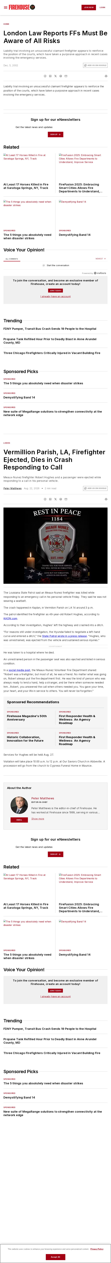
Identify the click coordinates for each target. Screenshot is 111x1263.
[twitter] (55, 76)
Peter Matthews (12, 488)
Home (6, 24)
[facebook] (45, 76)
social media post (19, 670)
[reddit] (60, 76)
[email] (65, 76)
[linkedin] (50, 76)
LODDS (6, 443)
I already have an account (55, 296)
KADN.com (10, 618)
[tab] (11, 258)
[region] (55, 266)
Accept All (55, 1257)
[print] (106, 76)
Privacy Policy (96, 1249)
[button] (5, 7)
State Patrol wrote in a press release (64, 636)
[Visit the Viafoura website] (100, 273)
